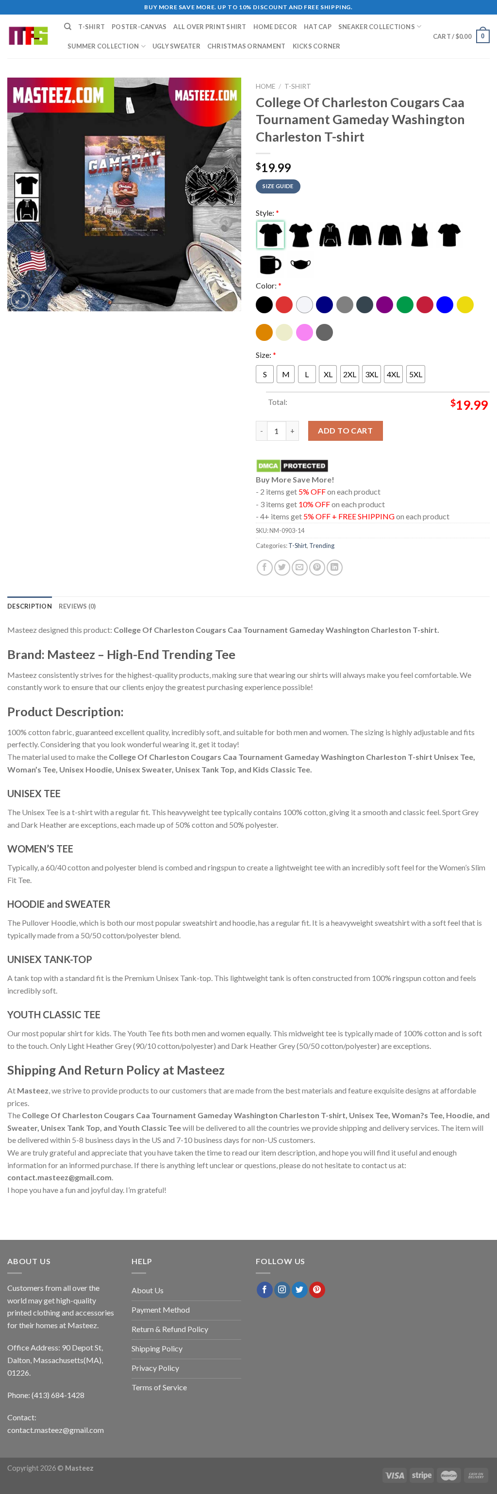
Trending (321, 545)
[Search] (67, 26)
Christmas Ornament (246, 46)
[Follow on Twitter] (300, 1290)
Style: (267, 212)
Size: (266, 354)
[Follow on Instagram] (282, 1290)
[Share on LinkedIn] (335, 568)
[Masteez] (28, 37)
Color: (269, 285)
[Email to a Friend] (300, 568)
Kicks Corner (317, 46)
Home (265, 86)
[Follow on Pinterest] (317, 1290)
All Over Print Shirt (209, 27)
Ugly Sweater (176, 46)
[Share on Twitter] (282, 568)
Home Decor (275, 27)
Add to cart (345, 430)
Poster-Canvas (139, 27)
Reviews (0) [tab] (77, 606)
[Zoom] (20, 299)
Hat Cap (317, 27)
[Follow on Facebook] (265, 1290)
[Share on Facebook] (265, 568)
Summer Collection (103, 46)
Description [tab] (29, 606)
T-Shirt (91, 27)
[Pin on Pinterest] (317, 568)
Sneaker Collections (376, 27)
